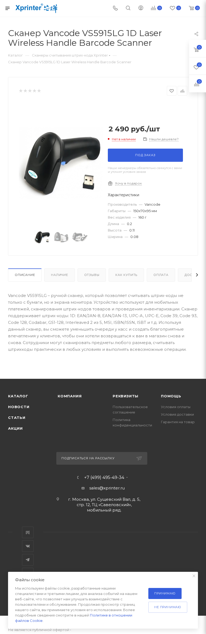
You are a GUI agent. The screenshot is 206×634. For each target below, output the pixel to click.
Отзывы (92, 275)
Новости (19, 407)
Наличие (59, 275)
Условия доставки (177, 414)
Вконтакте (28, 546)
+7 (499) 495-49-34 (104, 477)
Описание (25, 275)
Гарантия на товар (178, 422)
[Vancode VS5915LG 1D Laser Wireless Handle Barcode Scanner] (61, 162)
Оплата (160, 275)
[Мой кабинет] (140, 8)
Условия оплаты (175, 407)
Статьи (16, 417)
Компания (70, 396)
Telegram (28, 560)
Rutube (28, 532)
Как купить (126, 275)
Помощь (171, 396)
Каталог (18, 396)
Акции (15, 428)
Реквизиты (125, 396)
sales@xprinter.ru (107, 488)
